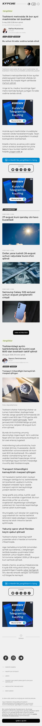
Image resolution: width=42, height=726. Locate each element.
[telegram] (21, 658)
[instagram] (13, 658)
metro (10, 36)
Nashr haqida (10, 667)
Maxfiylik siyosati (12, 671)
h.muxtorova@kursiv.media (16, 32)
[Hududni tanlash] (29, 4)
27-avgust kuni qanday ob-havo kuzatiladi (20, 218)
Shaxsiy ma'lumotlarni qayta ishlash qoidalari (19, 681)
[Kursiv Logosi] (8, 4)
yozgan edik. (15, 152)
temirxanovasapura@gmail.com (18, 362)
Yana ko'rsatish (21, 333)
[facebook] (5, 658)
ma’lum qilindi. (9, 83)
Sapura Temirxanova (17, 358)
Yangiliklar (7, 11)
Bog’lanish (9, 691)
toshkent (17, 36)
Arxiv (7, 676)
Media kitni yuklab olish (14, 686)
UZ (34, 4)
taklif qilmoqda (20, 420)
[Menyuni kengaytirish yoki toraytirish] (38, 4)
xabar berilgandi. (31, 570)
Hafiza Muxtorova (15, 29)
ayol (4, 36)
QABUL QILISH (21, 721)
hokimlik (6, 366)
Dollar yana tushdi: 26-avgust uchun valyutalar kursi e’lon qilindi (18, 256)
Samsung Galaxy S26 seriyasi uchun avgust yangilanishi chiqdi (18, 295)
